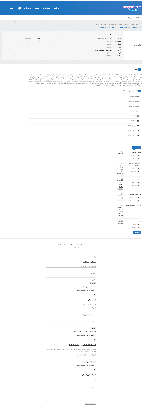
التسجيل (92, 299)
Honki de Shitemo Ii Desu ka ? (133, 205)
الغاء (87, 403)
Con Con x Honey (136, 152)
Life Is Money (137, 221)
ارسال (93, 403)
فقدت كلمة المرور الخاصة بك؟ (87, 287)
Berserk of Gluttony (135, 194)
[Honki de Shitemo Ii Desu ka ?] (120, 216)
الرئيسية (37, 8)
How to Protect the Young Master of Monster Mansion (112, 24)
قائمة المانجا (46, 8)
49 (138, 200)
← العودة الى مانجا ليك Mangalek (86, 290)
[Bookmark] (31, 46)
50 (138, 197)
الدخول (94, 332)
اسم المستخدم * (91, 308)
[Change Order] (119, 90)
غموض (96, 50)
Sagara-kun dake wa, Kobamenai (135, 164)
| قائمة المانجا (68, 244)
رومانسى (101, 50)
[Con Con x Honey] (120, 154)
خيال (107, 50)
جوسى (132, 24)
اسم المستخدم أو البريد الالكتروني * (86, 266)
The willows (138, 179)
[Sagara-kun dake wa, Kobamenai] (120, 174)
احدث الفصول (79, 244)
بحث (11, 8)
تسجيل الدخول (27, 8)
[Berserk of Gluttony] (120, 200)
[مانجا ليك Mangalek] (132, 11)
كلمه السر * (92, 273)
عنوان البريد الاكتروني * (89, 315)
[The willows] (120, 189)
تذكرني (94, 280)
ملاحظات (93, 388)
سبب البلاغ (93, 379)
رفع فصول (128, 18)
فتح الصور (56, 8)
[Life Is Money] (120, 223)
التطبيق (136, 18)
